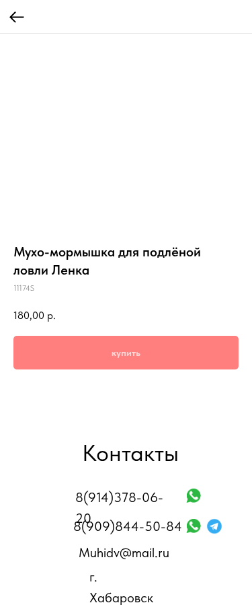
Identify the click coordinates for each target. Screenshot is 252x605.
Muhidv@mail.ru (124, 552)
